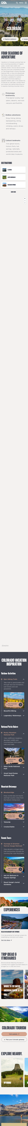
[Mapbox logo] (5, 646)
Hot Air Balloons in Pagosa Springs (11, 876)
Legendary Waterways (12, 716)
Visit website (13, 1034)
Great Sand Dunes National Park (11, 774)
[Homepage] (4, 3)
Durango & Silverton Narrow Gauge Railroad (13, 845)
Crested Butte (9, 827)
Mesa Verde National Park (12, 767)
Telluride (7, 822)
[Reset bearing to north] (25, 203)
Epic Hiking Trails (10, 679)
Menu (21, 3)
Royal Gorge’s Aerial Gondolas (12, 883)
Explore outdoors (10, 39)
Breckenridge (9, 792)
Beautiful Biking (10, 711)
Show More (13, 192)
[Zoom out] (25, 201)
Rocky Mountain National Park (10, 734)
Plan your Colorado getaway (15, 1039)
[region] (14, 422)
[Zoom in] (25, 198)
